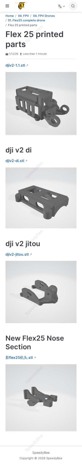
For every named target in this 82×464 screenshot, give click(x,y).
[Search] (73, 6)
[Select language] (62, 6)
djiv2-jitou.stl (17, 254)
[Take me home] (23, 6)
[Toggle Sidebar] (8, 6)
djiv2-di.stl (14, 160)
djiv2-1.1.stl (15, 65)
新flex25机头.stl (19, 357)
